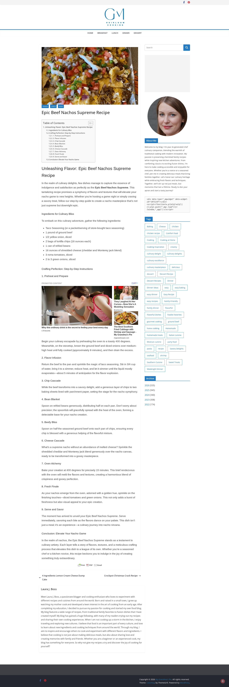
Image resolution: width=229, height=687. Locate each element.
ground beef (173, 321)
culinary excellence (155, 260)
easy (167, 287)
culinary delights (174, 253)
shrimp (163, 355)
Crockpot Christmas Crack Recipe (121, 575)
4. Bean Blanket (59, 144)
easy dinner (152, 294)
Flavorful (169, 308)
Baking (150, 226)
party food (172, 342)
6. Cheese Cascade (60, 149)
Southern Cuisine (154, 362)
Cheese (162, 226)
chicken (175, 226)
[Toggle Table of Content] (89, 123)
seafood (150, 355)
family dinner (153, 308)
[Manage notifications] (223, 681)
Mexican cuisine (154, 342)
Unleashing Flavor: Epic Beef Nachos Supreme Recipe (69, 127)
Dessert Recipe (166, 274)
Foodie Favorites (174, 314)
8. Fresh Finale (58, 154)
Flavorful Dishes (154, 314)
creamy (173, 247)
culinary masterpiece (156, 267)
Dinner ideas (152, 287)
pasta (149, 348)
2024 (147, 394)
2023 (147, 399)
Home (90, 33)
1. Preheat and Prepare (62, 136)
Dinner (125, 33)
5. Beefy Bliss (58, 146)
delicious (176, 267)
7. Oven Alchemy (59, 151)
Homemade (171, 328)
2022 (147, 404)
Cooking (150, 240)
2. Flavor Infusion (59, 138)
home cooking (153, 328)
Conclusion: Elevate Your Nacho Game (64, 159)
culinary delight (154, 253)
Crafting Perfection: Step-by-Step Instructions (67, 133)
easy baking (180, 287)
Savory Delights (177, 348)
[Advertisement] (167, 73)
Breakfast (102, 33)
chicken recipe (153, 233)
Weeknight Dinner (155, 369)
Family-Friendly (171, 301)
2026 (147, 385)
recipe (161, 348)
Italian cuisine (175, 335)
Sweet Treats (174, 362)
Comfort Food (172, 233)
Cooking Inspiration (155, 247)
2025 (147, 390)
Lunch (115, 33)
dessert (150, 274)
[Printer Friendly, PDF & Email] (90, 565)
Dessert (138, 33)
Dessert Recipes (154, 280)
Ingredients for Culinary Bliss (60, 130)
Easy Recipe (169, 294)
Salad (61, 106)
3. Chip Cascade (59, 141)
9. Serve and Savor (60, 157)
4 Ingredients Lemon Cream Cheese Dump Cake (63, 577)
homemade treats (155, 335)
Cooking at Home (167, 240)
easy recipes (152, 301)
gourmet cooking (154, 321)
